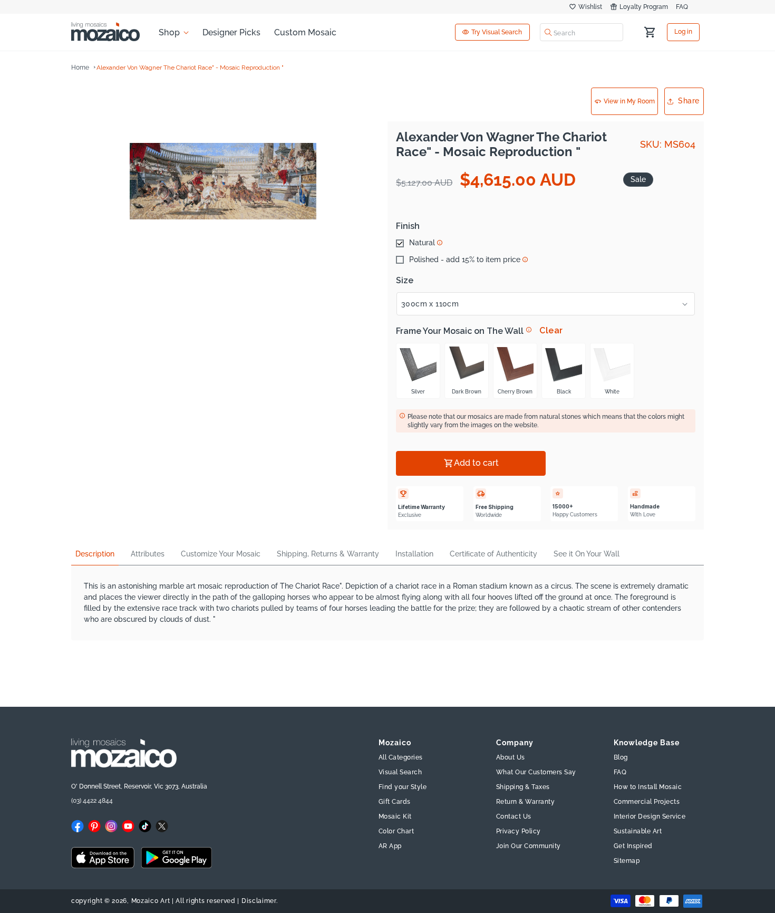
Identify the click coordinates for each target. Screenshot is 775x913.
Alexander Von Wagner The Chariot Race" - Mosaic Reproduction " (190, 67)
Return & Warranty (525, 802)
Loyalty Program (643, 7)
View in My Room (629, 101)
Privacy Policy (518, 831)
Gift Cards (395, 802)
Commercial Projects (647, 802)
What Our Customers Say (536, 772)
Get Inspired (633, 846)
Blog (621, 758)
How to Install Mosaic (648, 787)
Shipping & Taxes (523, 787)
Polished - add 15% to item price (464, 260)
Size (404, 280)
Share (689, 101)
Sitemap (627, 861)
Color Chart (396, 831)
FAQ (682, 7)
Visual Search (400, 772)
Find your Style (403, 787)
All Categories (401, 758)
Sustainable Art (638, 831)
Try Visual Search (496, 32)
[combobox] (581, 32)
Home (80, 67)
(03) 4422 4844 (92, 800)
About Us (510, 758)
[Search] (548, 32)
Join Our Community (528, 846)
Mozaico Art (150, 901)
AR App (390, 846)
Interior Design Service (650, 817)
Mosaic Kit (395, 817)
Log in (683, 32)
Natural (422, 243)
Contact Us (513, 817)
